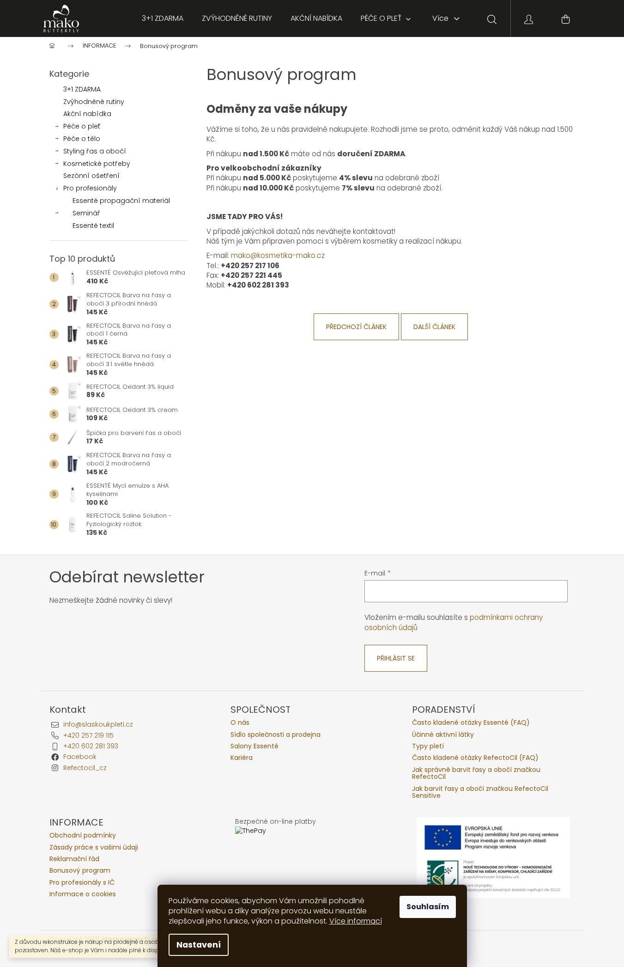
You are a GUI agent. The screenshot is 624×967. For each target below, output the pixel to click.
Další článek (434, 326)
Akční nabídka (87, 113)
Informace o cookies (82, 894)
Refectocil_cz (85, 767)
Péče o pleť (81, 126)
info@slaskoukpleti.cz (98, 724)
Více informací (355, 921)
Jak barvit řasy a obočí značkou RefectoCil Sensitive (480, 792)
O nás (239, 722)
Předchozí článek (356, 326)
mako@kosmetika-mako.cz (278, 255)
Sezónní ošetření (91, 175)
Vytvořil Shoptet (549, 939)
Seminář (86, 213)
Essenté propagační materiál (121, 200)
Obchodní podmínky (82, 835)
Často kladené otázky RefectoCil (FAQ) (475, 757)
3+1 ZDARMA (82, 89)
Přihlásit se (396, 658)
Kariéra (241, 757)
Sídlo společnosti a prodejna (275, 734)
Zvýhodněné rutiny (93, 101)
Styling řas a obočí (94, 151)
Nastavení (198, 944)
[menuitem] (163, 18)
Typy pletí (428, 746)
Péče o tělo (81, 138)
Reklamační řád (74, 859)
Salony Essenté (254, 746)
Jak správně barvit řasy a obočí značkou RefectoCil (476, 773)
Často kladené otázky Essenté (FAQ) (471, 722)
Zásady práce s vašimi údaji (93, 847)
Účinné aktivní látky (443, 734)
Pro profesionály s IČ (82, 882)
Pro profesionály (90, 188)
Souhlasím (427, 906)
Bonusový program (79, 870)
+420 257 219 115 (88, 735)
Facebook (80, 756)
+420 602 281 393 (90, 746)
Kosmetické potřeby (96, 163)
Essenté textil (93, 225)
